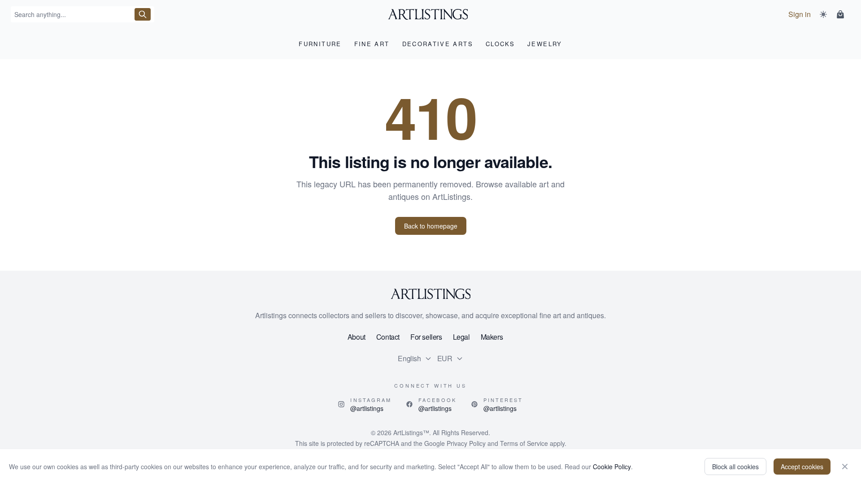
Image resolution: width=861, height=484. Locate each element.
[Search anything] (143, 14)
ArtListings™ (411, 432)
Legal (461, 337)
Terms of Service (524, 443)
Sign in (799, 14)
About (356, 337)
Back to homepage (430, 225)
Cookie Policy (612, 466)
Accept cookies (802, 466)
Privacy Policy (466, 443)
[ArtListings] (431, 294)
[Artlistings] (431, 14)
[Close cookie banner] (845, 466)
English (409, 358)
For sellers (426, 337)
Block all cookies (735, 466)
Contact (388, 337)
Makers (492, 337)
